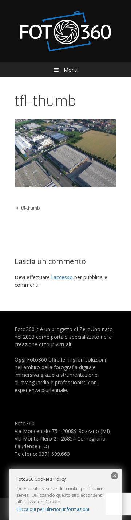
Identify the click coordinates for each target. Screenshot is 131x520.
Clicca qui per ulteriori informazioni (52, 509)
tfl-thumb (30, 208)
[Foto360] (65, 30)
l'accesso (62, 277)
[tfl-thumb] (65, 184)
